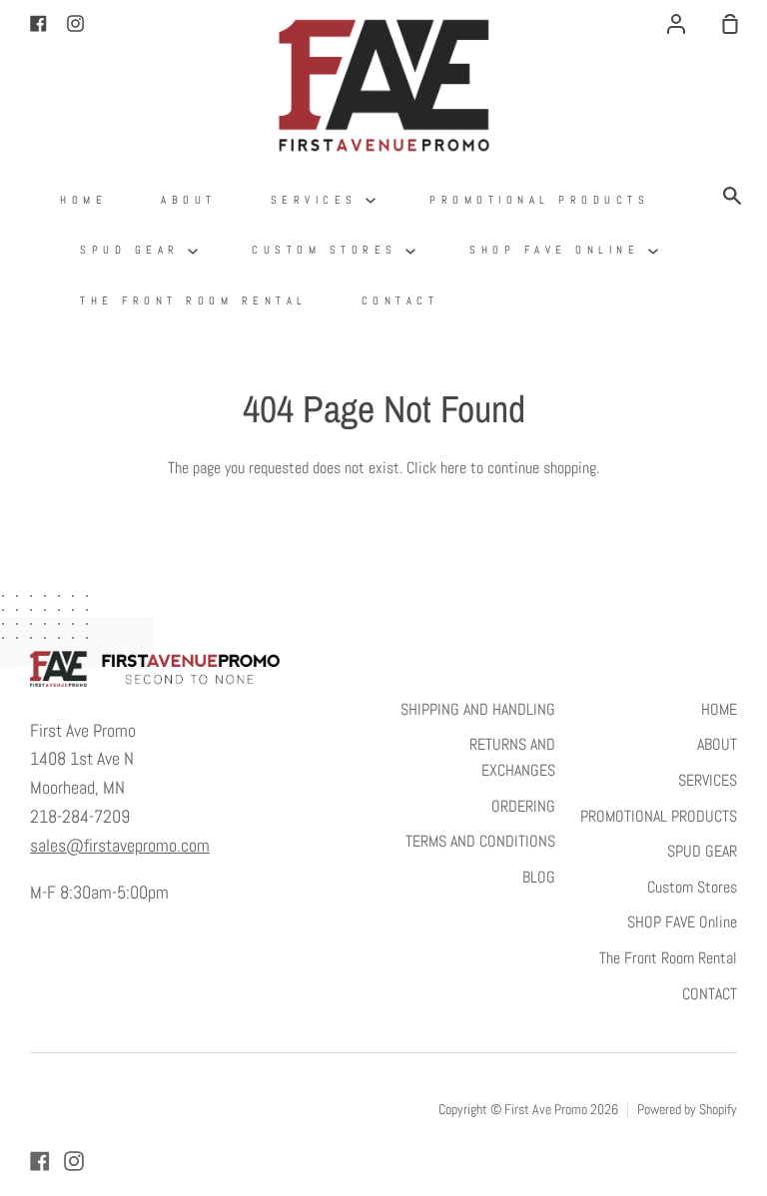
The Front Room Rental (194, 300)
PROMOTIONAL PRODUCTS (539, 200)
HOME (83, 200)
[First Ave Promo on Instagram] (74, 1161)
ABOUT (189, 200)
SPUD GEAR (134, 250)
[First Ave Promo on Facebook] (40, 1161)
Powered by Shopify (687, 1109)
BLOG (538, 877)
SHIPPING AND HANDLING (477, 709)
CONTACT (400, 300)
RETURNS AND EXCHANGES (512, 757)
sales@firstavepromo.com (120, 845)
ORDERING (523, 806)
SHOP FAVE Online (558, 250)
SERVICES (319, 200)
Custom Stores (328, 250)
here (453, 467)
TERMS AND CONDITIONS (480, 841)
